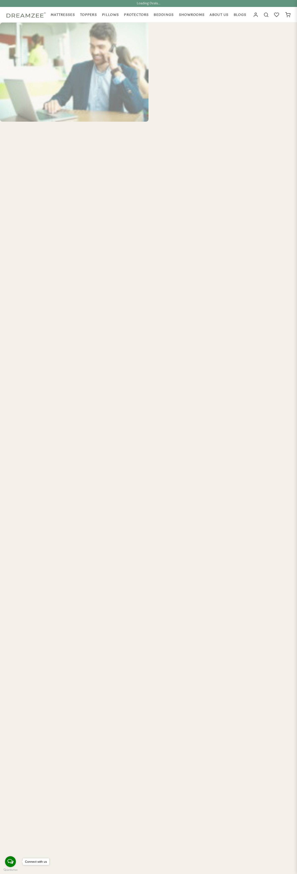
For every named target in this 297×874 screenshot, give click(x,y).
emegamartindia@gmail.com (253, 63)
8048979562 (240, 102)
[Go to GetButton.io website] (10, 870)
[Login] (255, 14)
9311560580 (239, 83)
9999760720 (240, 96)
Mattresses (63, 15)
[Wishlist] (277, 14)
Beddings (164, 15)
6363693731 (239, 76)
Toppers (88, 15)
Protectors (136, 15)
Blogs (240, 15)
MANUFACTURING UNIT (187, 204)
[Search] (266, 14)
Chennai (173, 157)
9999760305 (240, 89)
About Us (219, 15)
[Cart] (287, 14)
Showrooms (192, 15)
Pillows (110, 15)
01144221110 (239, 109)
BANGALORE (177, 104)
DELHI (172, 56)
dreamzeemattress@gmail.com (255, 57)
